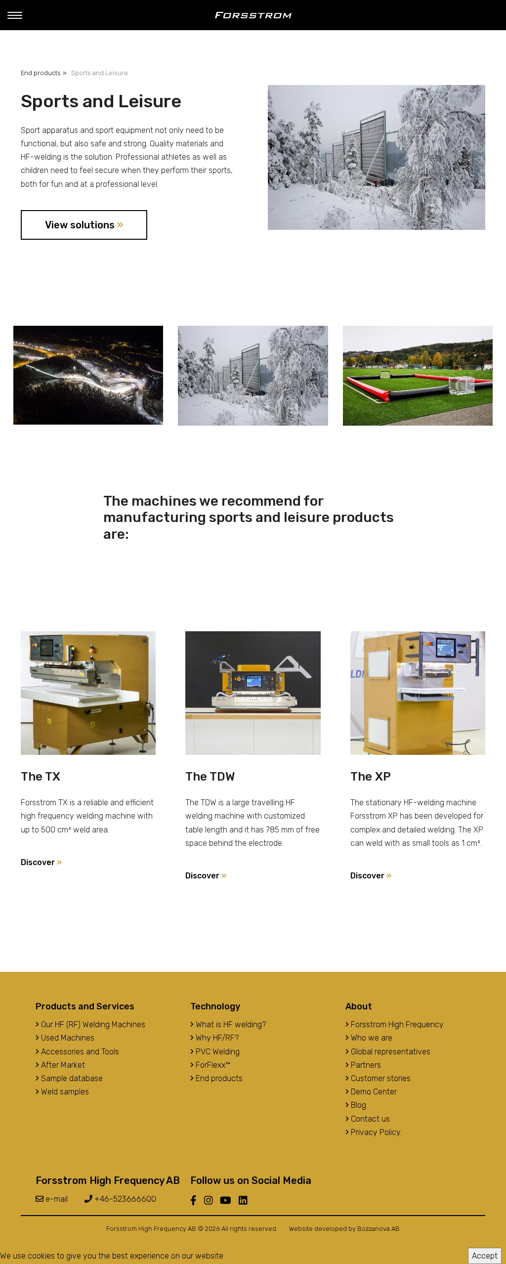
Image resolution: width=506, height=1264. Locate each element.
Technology (215, 1006)
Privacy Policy (375, 1132)
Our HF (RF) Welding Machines (92, 1024)
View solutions (84, 225)
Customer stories (380, 1078)
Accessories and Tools (79, 1051)
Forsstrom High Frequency (396, 1024)
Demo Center (373, 1091)
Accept (485, 1256)
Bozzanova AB (378, 1228)
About (358, 1006)
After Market (62, 1065)
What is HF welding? (230, 1024)
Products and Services (85, 1006)
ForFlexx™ (212, 1065)
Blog (357, 1105)
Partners (365, 1065)
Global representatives (389, 1051)
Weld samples (64, 1091)
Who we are (370, 1038)
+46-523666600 (124, 1199)
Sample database (71, 1078)
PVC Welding (217, 1051)
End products (41, 73)
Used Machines (66, 1038)
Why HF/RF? (216, 1038)
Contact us (369, 1119)
